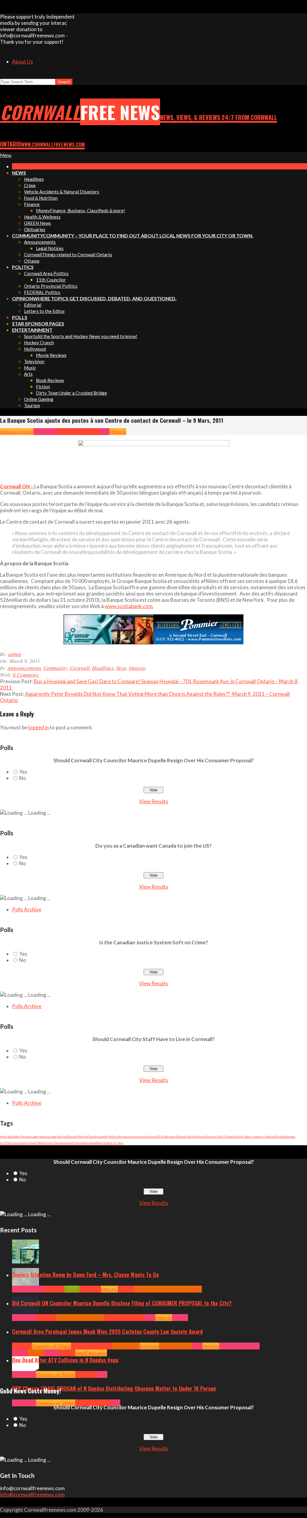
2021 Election (227, 1136)
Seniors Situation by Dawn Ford (168, 1289)
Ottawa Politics (186, 1136)
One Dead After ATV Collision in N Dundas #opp (65, 1360)
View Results (153, 801)
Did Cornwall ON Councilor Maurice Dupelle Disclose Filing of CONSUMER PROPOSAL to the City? (122, 1303)
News (104, 431)
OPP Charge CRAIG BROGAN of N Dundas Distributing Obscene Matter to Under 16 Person (114, 1388)
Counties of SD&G (51, 1346)
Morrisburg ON (175, 1346)
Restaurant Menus (132, 1136)
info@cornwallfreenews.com (32, 1494)
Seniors (126, 1289)
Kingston (149, 1346)
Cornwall (67, 431)
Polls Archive (26, 909)
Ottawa (35, 1352)
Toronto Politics (77, 1136)
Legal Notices (40, 1136)
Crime (81, 1402)
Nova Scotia (7, 1136)
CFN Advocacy (166, 1136)
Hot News (135, 1317)
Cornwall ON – (17, 486)
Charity (93, 1136)
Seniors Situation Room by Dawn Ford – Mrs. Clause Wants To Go (85, 1274)
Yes (23, 772)
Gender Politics (108, 1136)
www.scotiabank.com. (129, 606)
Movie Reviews (207, 1136)
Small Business (91, 1352)
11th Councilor (15, 1143)
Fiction (77, 1143)
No (22, 778)
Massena (151, 1136)
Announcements (17, 431)
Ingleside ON (126, 1346)
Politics (180, 1317)
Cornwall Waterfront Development (49, 1143)
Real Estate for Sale (110, 1143)
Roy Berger (23, 1136)
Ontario (117, 431)
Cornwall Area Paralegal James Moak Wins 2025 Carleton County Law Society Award (107, 1331)
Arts (16, 1289)
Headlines (88, 431)
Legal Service (58, 1136)
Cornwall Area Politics (80, 1317)
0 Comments (26, 674)
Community (46, 431)
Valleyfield (89, 1143)
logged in (38, 727)
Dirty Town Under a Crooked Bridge (261, 1136)
